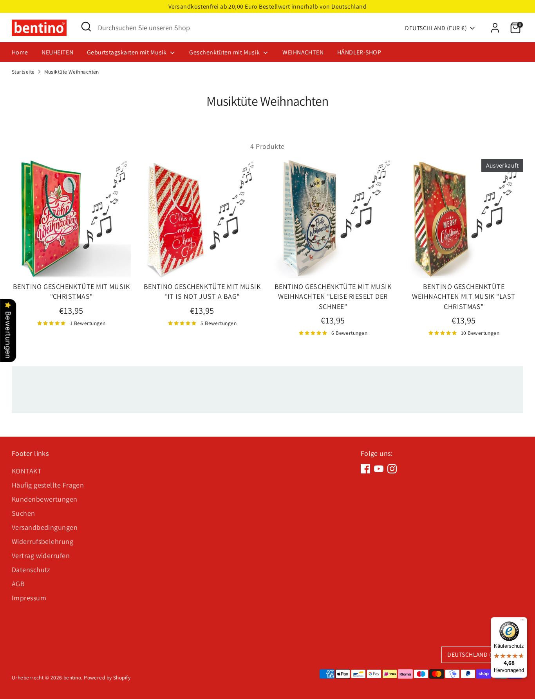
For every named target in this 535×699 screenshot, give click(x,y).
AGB (18, 583)
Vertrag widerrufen (41, 555)
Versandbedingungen (45, 527)
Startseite (23, 71)
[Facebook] (365, 468)
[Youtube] (378, 468)
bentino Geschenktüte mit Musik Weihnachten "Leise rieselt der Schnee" (333, 296)
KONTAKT (27, 470)
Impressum (29, 597)
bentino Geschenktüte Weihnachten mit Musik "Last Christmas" (463, 296)
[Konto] (495, 28)
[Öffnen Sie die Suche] (86, 26)
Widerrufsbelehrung (42, 541)
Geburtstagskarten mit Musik (127, 52)
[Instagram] (392, 468)
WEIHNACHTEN (303, 52)
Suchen (23, 513)
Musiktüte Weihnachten (71, 71)
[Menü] (522, 622)
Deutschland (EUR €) (436, 28)
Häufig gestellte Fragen (48, 484)
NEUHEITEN (57, 52)
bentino (72, 677)
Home (20, 52)
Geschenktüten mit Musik (225, 52)
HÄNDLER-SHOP (359, 52)
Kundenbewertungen (45, 499)
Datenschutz (31, 569)
